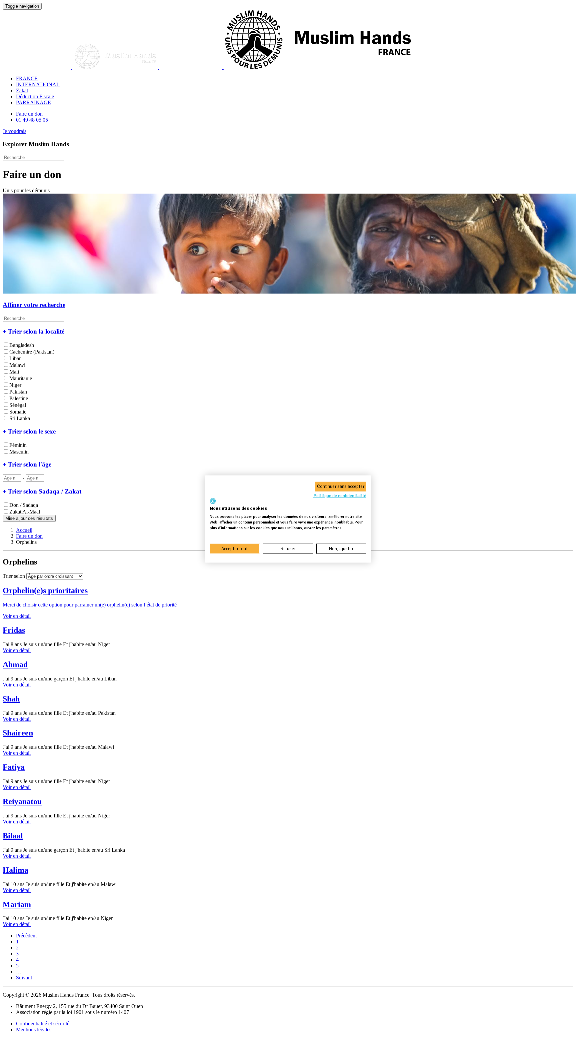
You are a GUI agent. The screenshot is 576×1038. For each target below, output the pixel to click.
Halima (15, 870)
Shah (11, 698)
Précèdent (26, 935)
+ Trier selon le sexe (29, 431)
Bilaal (13, 835)
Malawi (17, 365)
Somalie (17, 412)
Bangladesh (21, 345)
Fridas (14, 630)
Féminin (18, 445)
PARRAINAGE (33, 102)
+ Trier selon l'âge (27, 464)
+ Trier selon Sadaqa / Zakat (42, 491)
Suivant (24, 977)
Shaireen (18, 732)
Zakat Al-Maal (24, 512)
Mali (14, 372)
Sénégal (17, 405)
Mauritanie (20, 378)
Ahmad (15, 664)
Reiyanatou (22, 801)
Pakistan (18, 392)
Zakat (22, 90)
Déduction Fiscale (35, 96)
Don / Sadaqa (23, 505)
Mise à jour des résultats (29, 518)
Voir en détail (17, 650)
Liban (15, 358)
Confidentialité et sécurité (42, 1023)
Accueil (24, 530)
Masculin (19, 452)
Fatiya (14, 767)
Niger (15, 385)
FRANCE (27, 78)
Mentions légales (33, 1029)
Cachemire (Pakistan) (31, 352)
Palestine (18, 398)
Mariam (17, 904)
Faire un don (29, 114)
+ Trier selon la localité (33, 331)
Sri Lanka (19, 418)
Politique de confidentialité (339, 496)
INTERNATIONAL (38, 84)
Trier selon (14, 576)
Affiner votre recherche (34, 304)
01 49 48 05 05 (32, 120)
